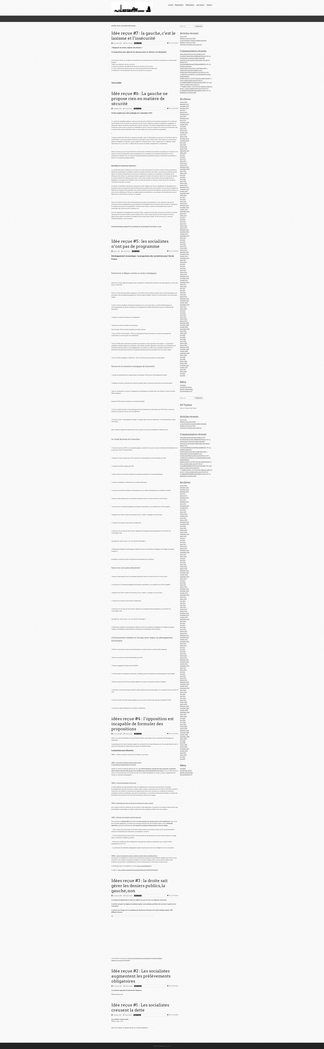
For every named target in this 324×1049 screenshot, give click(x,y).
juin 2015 (182, 197)
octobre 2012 (184, 256)
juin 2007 (182, 373)
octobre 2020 (184, 124)
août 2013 (183, 238)
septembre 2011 (184, 282)
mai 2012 (182, 266)
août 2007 (183, 369)
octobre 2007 (184, 367)
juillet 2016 (183, 173)
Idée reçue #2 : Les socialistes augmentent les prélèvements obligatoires (141, 976)
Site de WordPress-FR (186, 391)
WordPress (168, 1046)
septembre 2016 (184, 169)
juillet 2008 (183, 355)
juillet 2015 (183, 195)
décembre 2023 (184, 114)
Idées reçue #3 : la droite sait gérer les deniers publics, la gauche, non (139, 885)
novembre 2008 (184, 349)
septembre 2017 (184, 151)
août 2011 (183, 284)
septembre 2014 (184, 211)
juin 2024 (182, 110)
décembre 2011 (184, 276)
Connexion (183, 385)
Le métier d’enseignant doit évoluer (123, 783)
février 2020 (183, 130)
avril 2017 (183, 159)
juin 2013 (182, 240)
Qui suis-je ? (201, 5)
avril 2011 (183, 292)
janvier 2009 (183, 345)
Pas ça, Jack (183, 36)
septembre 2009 (184, 329)
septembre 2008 (184, 353)
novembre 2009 (184, 325)
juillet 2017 (183, 153)
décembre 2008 (184, 347)
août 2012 (183, 260)
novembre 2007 (184, 365)
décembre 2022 (184, 118)
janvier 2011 (183, 296)
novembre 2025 (184, 106)
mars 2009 (183, 341)
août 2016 (183, 171)
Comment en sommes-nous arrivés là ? (191, 44)
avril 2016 (183, 179)
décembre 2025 (184, 104)
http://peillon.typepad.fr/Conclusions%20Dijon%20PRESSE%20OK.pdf (138, 870)
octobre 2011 (184, 280)
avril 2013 (183, 244)
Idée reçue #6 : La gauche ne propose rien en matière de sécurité (139, 98)
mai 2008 (182, 359)
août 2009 (183, 331)
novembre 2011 (184, 278)
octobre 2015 (184, 191)
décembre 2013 (184, 230)
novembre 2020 (184, 122)
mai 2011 (182, 290)
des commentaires (186, 389)
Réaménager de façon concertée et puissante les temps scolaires (132, 803)
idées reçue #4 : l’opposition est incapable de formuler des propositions (142, 723)
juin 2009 (182, 335)
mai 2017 (182, 157)
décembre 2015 (184, 187)
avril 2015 (183, 199)
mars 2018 (183, 145)
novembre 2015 (184, 189)
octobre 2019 (184, 132)
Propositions (179, 5)
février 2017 (183, 163)
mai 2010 (182, 313)
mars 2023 (183, 116)
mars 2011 (183, 294)
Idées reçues (137, 43)
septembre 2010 (184, 305)
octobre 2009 (184, 327)
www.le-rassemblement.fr (144, 866)
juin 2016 (182, 175)
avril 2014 (183, 221)
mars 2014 (183, 224)
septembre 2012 (184, 258)
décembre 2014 (184, 205)
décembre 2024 (184, 108)
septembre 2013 (184, 236)
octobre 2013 (184, 234)
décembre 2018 (184, 138)
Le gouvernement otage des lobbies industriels (193, 40)
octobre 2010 (184, 302)
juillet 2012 (183, 262)
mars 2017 (183, 161)
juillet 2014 (183, 215)
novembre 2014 (184, 207)
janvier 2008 (183, 363)
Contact (209, 5)
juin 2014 (182, 217)
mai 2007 (182, 375)
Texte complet (116, 83)
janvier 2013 (183, 250)
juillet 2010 (183, 309)
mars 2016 (183, 181)
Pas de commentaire (173, 43)
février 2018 (183, 147)
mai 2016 (182, 177)
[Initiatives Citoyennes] (132, 10)
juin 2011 (182, 288)
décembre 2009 (184, 323)
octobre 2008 (184, 351)
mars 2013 (183, 246)
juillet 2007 (183, 371)
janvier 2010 (183, 321)
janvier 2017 (183, 165)
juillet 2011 (183, 286)
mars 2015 (183, 201)
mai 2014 (182, 219)
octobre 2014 (184, 209)
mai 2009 (182, 337)
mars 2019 (183, 134)
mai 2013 (182, 242)
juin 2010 (182, 311)
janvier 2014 (183, 228)
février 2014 (183, 226)
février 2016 (183, 183)
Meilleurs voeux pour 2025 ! (188, 42)
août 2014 (183, 213)
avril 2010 (183, 315)
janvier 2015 (183, 203)
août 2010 (183, 307)
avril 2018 (183, 143)
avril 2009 (183, 339)
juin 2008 (182, 357)
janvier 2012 (183, 274)
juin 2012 (182, 264)
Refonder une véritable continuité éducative (126, 817)
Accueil (170, 5)
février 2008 (183, 361)
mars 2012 (183, 270)
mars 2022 (183, 120)
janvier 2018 (183, 149)
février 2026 (183, 102)
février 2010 (183, 319)
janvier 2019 (183, 136)
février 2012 (183, 272)
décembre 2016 (184, 167)
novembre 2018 (184, 140)
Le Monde (133, 113)
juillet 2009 (183, 333)
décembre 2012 (184, 252)
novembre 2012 (184, 254)
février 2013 (183, 248)
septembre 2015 (184, 193)
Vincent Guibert (128, 43)
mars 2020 (183, 128)
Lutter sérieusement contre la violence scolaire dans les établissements (134, 856)
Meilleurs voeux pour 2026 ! (188, 38)
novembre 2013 (184, 232)
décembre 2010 (184, 298)
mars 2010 (183, 317)
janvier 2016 (183, 185)
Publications (190, 5)
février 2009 (183, 343)
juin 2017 (182, 155)
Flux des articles (186, 387)
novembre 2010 (184, 300)
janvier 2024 (183, 112)
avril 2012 (183, 268)
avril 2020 (183, 126)
